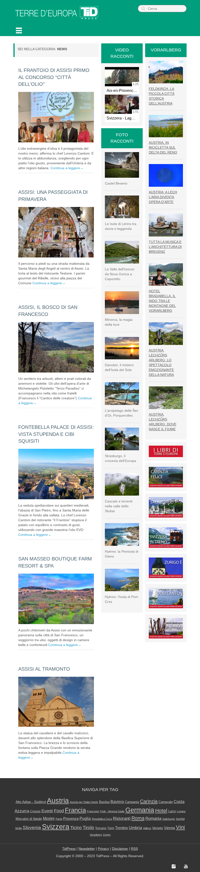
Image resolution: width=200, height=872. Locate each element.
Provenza (71, 819)
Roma (137, 818)
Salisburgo (168, 818)
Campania (132, 802)
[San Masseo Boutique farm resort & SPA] (56, 599)
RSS (134, 849)
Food (59, 810)
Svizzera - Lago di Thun (127, 118)
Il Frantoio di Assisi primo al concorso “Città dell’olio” (54, 77)
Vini (180, 827)
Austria (58, 800)
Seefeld (180, 818)
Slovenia (32, 827)
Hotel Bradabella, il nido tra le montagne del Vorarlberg (162, 301)
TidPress (69, 849)
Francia (75, 810)
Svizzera (55, 827)
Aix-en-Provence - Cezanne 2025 (135, 90)
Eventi (47, 811)
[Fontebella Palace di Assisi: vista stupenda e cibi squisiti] (56, 474)
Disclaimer (120, 849)
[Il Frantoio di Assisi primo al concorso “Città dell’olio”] (56, 117)
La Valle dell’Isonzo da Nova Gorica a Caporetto (119, 274)
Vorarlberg (96, 834)
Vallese (147, 828)
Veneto (157, 828)
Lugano (181, 811)
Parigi (59, 818)
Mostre (49, 818)
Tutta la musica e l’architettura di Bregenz (165, 247)
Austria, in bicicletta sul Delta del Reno (163, 147)
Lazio (172, 811)
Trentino (121, 828)
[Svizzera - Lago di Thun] (122, 104)
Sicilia (18, 828)
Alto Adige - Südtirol (31, 802)
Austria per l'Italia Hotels (84, 802)
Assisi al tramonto (44, 669)
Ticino (76, 827)
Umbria (135, 827)
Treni (110, 828)
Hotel (161, 810)
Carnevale (166, 802)
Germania (139, 810)
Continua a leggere (66, 168)
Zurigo (106, 834)
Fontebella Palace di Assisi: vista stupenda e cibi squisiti (56, 434)
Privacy (103, 849)
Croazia (35, 811)
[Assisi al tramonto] (56, 702)
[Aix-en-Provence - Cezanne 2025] (122, 76)
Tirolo (88, 827)
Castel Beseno (116, 183)
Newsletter (87, 849)
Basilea (104, 802)
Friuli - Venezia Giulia (112, 811)
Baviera (117, 801)
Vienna (169, 828)
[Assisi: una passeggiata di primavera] (56, 232)
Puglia (85, 818)
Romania (153, 818)
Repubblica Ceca (102, 818)
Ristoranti (121, 818)
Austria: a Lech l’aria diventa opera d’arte (163, 197)
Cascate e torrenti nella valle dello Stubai (118, 506)
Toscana (100, 828)
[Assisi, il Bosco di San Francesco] (56, 347)
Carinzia (149, 801)
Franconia (93, 811)
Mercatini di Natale (29, 819)
